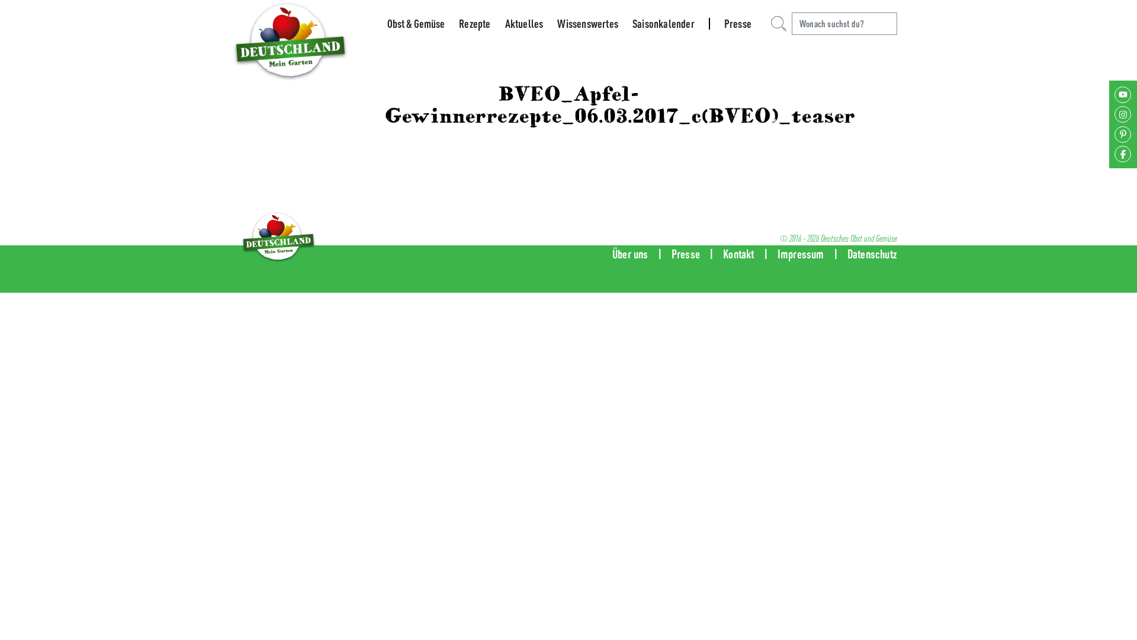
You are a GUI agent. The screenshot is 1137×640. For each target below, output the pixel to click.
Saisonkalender (663, 23)
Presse (737, 23)
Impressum (801, 254)
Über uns (630, 254)
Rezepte (474, 23)
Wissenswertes (587, 23)
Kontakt (738, 254)
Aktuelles (524, 23)
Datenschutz (872, 254)
